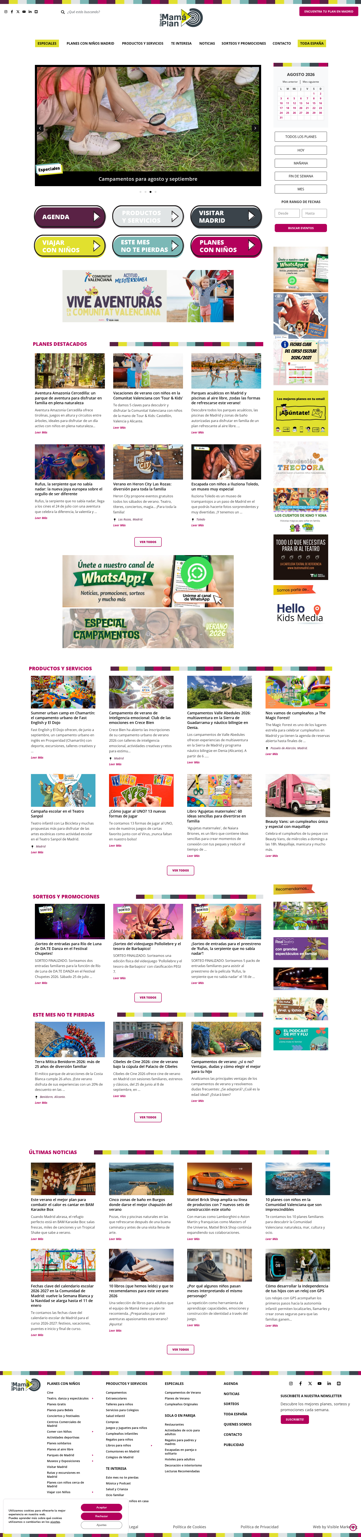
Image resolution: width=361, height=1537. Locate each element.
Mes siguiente (311, 81)
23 (320, 108)
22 (314, 108)
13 (300, 103)
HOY (300, 150)
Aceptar (101, 1507)
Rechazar (101, 1516)
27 (300, 113)
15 (314, 103)
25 (287, 113)
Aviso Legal (128, 1526)
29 (314, 113)
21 (307, 108)
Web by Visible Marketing (335, 1526)
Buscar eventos (301, 228)
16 (320, 103)
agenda (231, 1383)
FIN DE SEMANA (301, 176)
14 (307, 103)
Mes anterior (290, 81)
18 (287, 108)
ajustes (55, 1522)
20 (300, 108)
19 (294, 108)
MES (300, 189)
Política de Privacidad (259, 1526)
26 (294, 113)
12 (294, 103)
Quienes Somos (238, 1424)
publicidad (234, 1444)
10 (281, 103)
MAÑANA (301, 163)
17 (281, 108)
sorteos (231, 1404)
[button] (255, 128)
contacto (233, 1434)
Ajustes (102, 1525)
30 (320, 113)
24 (281, 113)
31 (281, 117)
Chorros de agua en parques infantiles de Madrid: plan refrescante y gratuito (174, 178)
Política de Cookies (189, 1526)
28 (307, 113)
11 (287, 103)
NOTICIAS (231, 1394)
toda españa (235, 1414)
